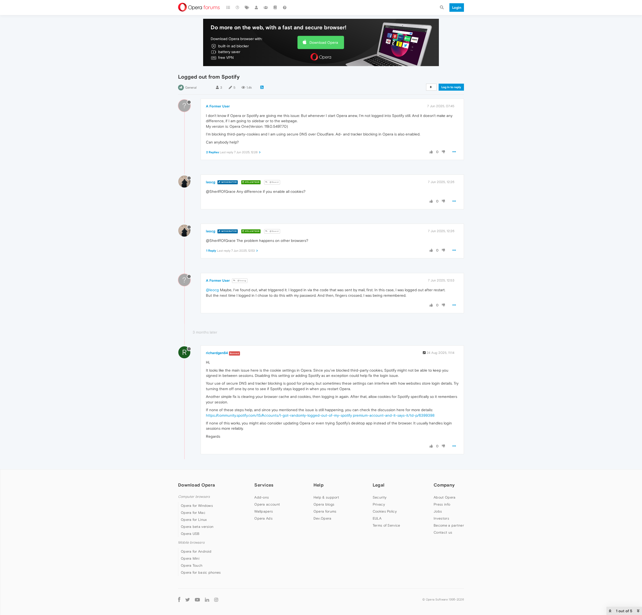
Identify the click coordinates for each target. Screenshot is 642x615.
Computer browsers (194, 497)
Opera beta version (197, 527)
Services (263, 485)
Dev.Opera (322, 518)
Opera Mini (190, 558)
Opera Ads (263, 518)
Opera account (267, 504)
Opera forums (325, 511)
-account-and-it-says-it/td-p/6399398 (401, 415)
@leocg (241, 280)
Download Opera (323, 42)
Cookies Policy (385, 511)
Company (444, 485)
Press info (442, 504)
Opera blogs (323, 504)
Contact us (443, 532)
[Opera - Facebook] (179, 599)
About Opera (444, 497)
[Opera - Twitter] (187, 599)
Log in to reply (451, 87)
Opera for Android (196, 551)
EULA (377, 518)
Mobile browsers (191, 542)
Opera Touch (191, 565)
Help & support (326, 497)
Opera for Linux (194, 520)
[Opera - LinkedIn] (207, 599)
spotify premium (354, 415)
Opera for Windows (197, 506)
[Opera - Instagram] (216, 599)
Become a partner (449, 525)
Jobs (438, 511)
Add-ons (261, 497)
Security (379, 497)
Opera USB (190, 534)
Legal (379, 485)
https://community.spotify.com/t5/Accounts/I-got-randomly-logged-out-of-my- (273, 415)
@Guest (274, 182)
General (191, 87)
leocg (210, 182)
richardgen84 (217, 353)
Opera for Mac (193, 513)
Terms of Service (386, 525)
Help (318, 485)
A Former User (218, 106)
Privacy (379, 504)
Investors (441, 518)
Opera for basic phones (201, 572)
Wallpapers (263, 511)
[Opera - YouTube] (197, 599)
